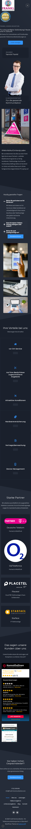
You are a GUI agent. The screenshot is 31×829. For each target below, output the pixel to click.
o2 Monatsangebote (10, 804)
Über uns (14, 797)
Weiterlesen (18, 687)
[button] (3, 826)
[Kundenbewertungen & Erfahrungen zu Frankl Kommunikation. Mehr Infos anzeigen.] (15, 733)
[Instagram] (17, 812)
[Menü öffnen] (27, 5)
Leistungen (22, 797)
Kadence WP (22, 824)
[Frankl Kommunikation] (15, 16)
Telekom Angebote (15, 801)
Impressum (15, 807)
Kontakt (24, 804)
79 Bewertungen (8, 671)
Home (7, 797)
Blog (19, 804)
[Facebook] (13, 812)
